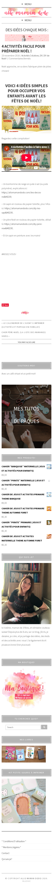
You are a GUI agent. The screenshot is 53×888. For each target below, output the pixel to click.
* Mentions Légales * (11, 847)
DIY (41, 55)
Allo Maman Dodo (31, 878)
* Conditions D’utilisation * (14, 841)
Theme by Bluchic (27, 881)
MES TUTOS (26, 408)
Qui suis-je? (7, 859)
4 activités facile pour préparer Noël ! (23, 48)
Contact (5, 853)
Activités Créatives (30, 55)
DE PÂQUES (26, 421)
